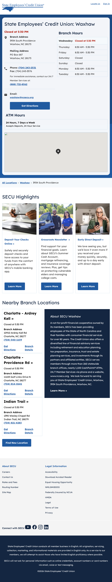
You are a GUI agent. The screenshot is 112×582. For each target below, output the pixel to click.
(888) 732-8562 (18, 84)
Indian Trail (16, 401)
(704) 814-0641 (13, 383)
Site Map (6, 492)
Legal (48, 502)
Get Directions (36, 105)
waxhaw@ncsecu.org (22, 97)
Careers (6, 472)
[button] (58, 152)
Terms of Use (51, 507)
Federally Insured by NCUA (58, 492)
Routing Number (10, 487)
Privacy (49, 512)
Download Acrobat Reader (58, 477)
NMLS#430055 (52, 487)
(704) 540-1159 (13, 339)
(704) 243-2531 (27, 67)
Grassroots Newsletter (55, 239)
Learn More (16, 286)
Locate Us (95, 3)
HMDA (48, 497)
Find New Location (17, 442)
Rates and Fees (9, 482)
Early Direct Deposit (90, 239)
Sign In (106, 3)
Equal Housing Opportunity (58, 482)
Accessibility (51, 472)
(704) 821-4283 (13, 422)
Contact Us (7, 477)
